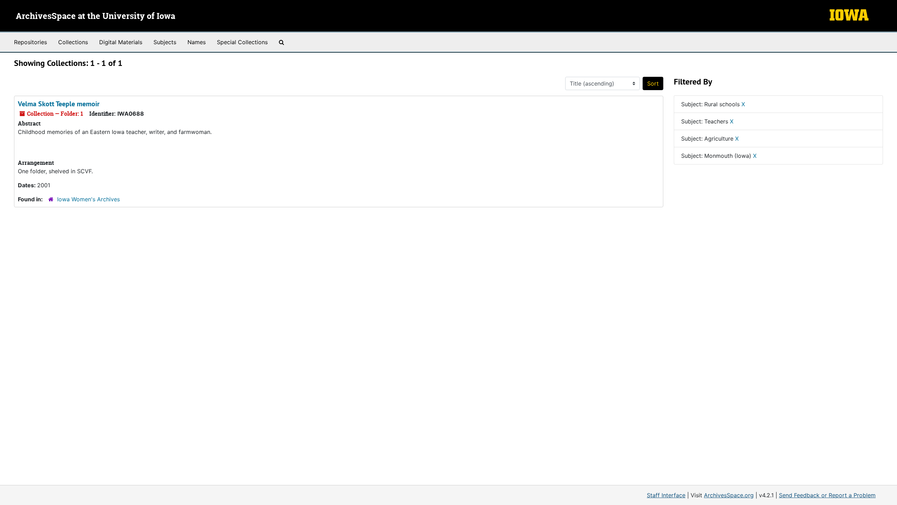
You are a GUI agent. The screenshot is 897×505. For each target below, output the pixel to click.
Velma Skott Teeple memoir (59, 103)
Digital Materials (120, 42)
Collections (73, 42)
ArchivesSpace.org (729, 495)
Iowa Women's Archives (88, 199)
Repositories (30, 42)
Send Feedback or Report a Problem (827, 495)
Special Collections (242, 42)
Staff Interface (666, 495)
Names (196, 42)
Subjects (164, 42)
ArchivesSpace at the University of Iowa (95, 16)
